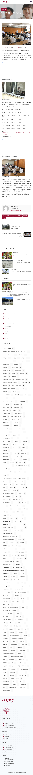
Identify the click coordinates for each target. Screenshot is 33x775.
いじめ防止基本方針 (9, 747)
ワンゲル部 (7, 410)
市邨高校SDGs (24, 650)
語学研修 (17, 425)
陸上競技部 (18, 404)
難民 (22, 681)
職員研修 (14, 518)
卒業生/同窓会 (8, 326)
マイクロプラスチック (21, 620)
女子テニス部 (7, 425)
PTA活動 (6, 576)
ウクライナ (6, 481)
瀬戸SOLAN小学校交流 (9, 472)
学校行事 (25, 215)
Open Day (6, 524)
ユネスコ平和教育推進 (10, 323)
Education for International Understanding (14, 570)
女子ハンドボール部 (18, 385)
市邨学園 (6, 650)
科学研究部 (21, 472)
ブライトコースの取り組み (17, 506)
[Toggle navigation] (31, 1)
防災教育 (26, 441)
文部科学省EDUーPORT (17, 515)
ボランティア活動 (8, 620)
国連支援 (23, 641)
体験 (5, 629)
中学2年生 (21, 623)
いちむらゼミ (7, 589)
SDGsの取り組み (8, 749)
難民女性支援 (7, 684)
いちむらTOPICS (17, 215)
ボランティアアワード (9, 533)
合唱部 (26, 635)
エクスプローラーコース (9, 401)
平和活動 (6, 552)
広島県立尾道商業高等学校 (18, 657)
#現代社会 (6, 456)
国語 (5, 487)
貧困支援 (14, 462)
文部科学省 (6, 666)
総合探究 (6, 385)
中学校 (21, 539)
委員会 (6, 328)
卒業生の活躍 (23, 401)
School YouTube (8, 465)
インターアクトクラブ (19, 524)
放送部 (5, 515)
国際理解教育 (7, 364)
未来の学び (26, 382)
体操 (25, 626)
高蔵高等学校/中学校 (9, 723)
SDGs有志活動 (7, 579)
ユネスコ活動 (7, 459)
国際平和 (6, 546)
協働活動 (6, 373)
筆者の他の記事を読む (15, 210)
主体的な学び (7, 626)
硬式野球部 (24, 453)
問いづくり (6, 641)
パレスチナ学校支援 (18, 444)
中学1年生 (12, 623)
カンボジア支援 (7, 441)
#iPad (6, 416)
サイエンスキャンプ (17, 601)
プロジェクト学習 (8, 484)
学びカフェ (20, 647)
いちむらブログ (17, 589)
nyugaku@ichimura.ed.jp (9, 763)
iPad (12, 398)
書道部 (5, 518)
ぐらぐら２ (6, 601)
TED (23, 583)
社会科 (24, 447)
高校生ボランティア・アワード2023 (18, 687)
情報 (5, 660)
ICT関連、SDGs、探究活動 (10, 389)
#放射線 (19, 564)
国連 (12, 512)
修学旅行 (16, 410)
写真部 (24, 509)
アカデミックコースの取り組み (11, 382)
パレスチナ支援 (17, 530)
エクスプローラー (8, 595)
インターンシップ (17, 499)
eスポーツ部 (7, 429)
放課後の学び (19, 370)
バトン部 (6, 469)
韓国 (5, 687)
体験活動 (25, 358)
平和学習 (6, 657)
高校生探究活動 (7, 690)
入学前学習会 (14, 542)
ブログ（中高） (23, 47)
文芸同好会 (21, 663)
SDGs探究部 (23, 576)
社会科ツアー (7, 422)
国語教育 (23, 542)
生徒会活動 (18, 407)
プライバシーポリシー (9, 745)
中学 (5, 623)
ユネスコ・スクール (9, 361)
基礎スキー (25, 644)
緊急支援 (6, 678)
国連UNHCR (16, 367)
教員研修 (17, 447)
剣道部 (5, 632)
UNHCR (24, 438)
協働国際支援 (7, 447)
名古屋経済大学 (8, 721)
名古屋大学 (6, 638)
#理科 (18, 496)
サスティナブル (7, 604)
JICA (24, 573)
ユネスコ (17, 509)
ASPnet (22, 518)
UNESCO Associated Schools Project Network (15, 478)
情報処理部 (12, 660)
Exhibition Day (7, 521)
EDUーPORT (7, 432)
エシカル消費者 (7, 598)
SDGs (15, 373)
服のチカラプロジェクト (9, 493)
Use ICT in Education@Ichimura (21, 586)
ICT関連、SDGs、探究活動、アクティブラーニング (16, 352)
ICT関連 (15, 376)
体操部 (23, 389)
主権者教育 (16, 626)
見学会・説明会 (8, 370)
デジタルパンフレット (9, 734)
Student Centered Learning (11, 583)
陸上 (15, 681)
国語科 (12, 487)
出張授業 (12, 629)
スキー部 (25, 502)
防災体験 (16, 555)
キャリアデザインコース (22, 465)
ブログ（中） (8, 316)
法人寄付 (6, 738)
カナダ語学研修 (8, 395)
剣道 (26, 629)
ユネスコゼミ (7, 453)
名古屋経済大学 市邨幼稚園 (10, 727)
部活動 (4, 218)
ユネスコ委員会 (16, 469)
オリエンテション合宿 (19, 481)
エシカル (18, 595)
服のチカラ (14, 669)
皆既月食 (13, 675)
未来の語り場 (8, 331)
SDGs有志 (6, 499)
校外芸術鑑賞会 (25, 669)
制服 (20, 629)
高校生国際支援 (21, 558)
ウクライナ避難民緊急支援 (21, 592)
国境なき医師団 (20, 484)
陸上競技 (7, 338)
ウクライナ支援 (7, 592)
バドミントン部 (16, 419)
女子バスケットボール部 (9, 549)
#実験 (18, 561)
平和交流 (21, 653)
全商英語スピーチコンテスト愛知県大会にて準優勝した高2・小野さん (16, 133)
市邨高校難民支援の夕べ (9, 653)
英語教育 (6, 435)
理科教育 (18, 395)
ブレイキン (19, 616)
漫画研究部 (13, 672)
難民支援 (17, 364)
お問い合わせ (7, 736)
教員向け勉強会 (7, 438)
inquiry (16, 573)
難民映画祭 (24, 684)
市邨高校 (6, 490)
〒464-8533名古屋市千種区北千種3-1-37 (10, 759)
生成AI (5, 675)
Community (7, 567)
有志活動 (6, 669)
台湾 (5, 512)
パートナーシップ (8, 379)
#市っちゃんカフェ (8, 564)
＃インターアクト (8, 496)
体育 (5, 542)
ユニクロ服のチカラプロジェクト (11, 536)
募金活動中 (22, 632)
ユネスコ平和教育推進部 (9, 539)
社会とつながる (23, 675)
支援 (13, 663)
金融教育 (22, 493)
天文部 (5, 647)
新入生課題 (22, 552)
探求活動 (6, 663)
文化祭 (17, 441)
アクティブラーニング (7, 215)
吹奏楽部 (26, 459)
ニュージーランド (18, 429)
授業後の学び (23, 660)
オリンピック (21, 527)
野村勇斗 (6, 450)
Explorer (18, 521)
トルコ (18, 613)
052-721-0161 (7, 765)
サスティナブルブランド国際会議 (11, 607)
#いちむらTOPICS (8, 561)
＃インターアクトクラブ (18, 416)
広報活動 (15, 490)
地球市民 (6, 644)
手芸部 (14, 552)
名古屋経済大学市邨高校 (18, 638)
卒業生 (16, 453)
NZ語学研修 (16, 435)
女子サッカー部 (22, 487)
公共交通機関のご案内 (8, 761)
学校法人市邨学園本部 (9, 725)
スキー (17, 502)
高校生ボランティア (8, 558)
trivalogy (6, 586)
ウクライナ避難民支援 (9, 527)
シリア (24, 607)
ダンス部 (6, 419)
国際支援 (6, 367)
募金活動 (13, 632)
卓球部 (5, 635)
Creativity (6, 444)
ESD (5, 398)
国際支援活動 (16, 546)
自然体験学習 (7, 681)
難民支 (15, 684)
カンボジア (24, 598)
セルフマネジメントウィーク (10, 610)
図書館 (14, 641)
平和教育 (19, 512)
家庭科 (21, 549)
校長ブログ (7, 333)
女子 (12, 647)
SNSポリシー (7, 751)
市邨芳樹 (14, 650)
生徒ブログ (17, 459)
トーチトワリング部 (8, 613)
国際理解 (23, 373)
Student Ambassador (20, 579)
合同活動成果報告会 (15, 635)
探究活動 (22, 355)
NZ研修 (22, 462)
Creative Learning (18, 567)
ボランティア (7, 509)
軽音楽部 (6, 392)
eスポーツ (17, 422)
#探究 (27, 395)
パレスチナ (6, 530)
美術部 (5, 475)
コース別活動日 (7, 502)
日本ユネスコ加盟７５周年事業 (20, 666)
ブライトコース (19, 413)
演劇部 (5, 672)
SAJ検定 (14, 576)
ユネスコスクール (23, 361)
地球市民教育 (15, 644)
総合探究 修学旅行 (16, 678)
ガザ (16, 598)
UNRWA (15, 392)
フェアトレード (17, 456)
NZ (17, 438)
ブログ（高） (8, 321)
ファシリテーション (8, 616)
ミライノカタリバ (17, 450)
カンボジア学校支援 (19, 432)
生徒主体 (23, 672)
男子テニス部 (7, 404)
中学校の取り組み (21, 379)
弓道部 (5, 462)
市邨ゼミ (6, 376)
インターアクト (7, 413)
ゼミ (5, 506)
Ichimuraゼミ (7, 573)
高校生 (23, 555)
